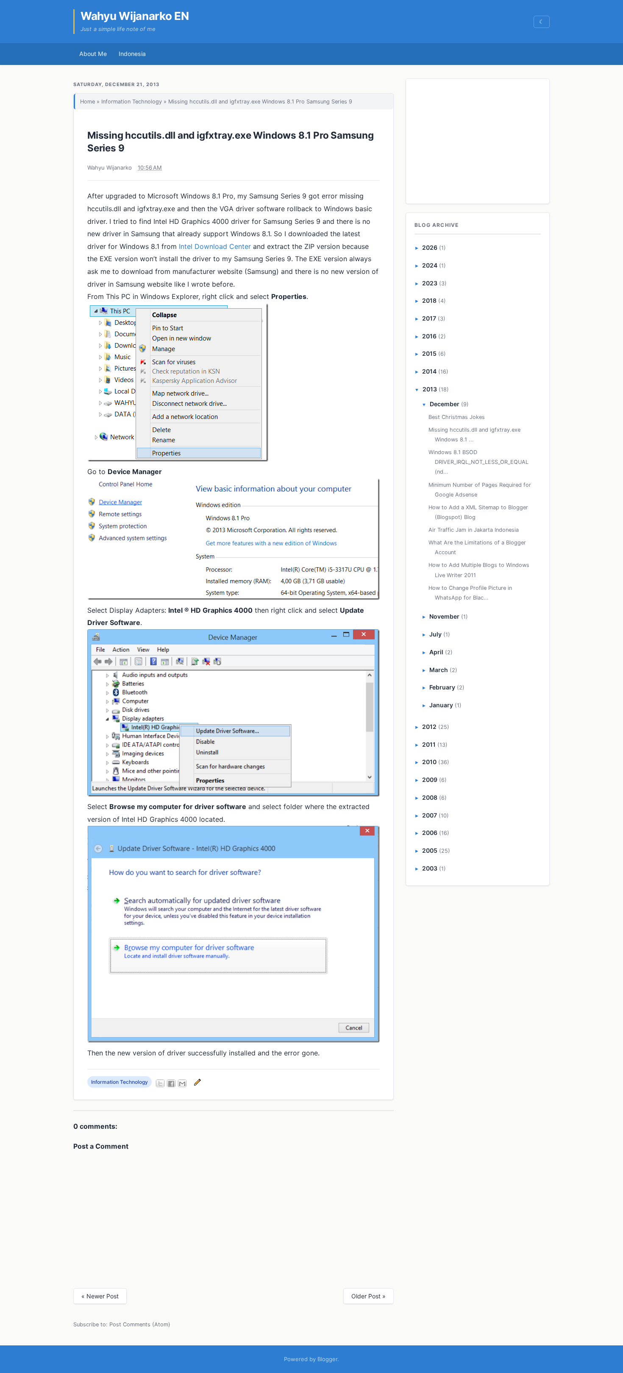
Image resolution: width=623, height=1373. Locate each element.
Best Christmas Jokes (456, 417)
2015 (429, 353)
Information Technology (131, 101)
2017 (429, 318)
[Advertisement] (478, 140)
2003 (429, 868)
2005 (429, 850)
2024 (429, 265)
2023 (429, 283)
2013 (430, 389)
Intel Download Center (215, 246)
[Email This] (182, 1083)
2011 (429, 744)
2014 (429, 371)
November (444, 616)
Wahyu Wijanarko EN (135, 15)
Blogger (327, 1359)
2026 (429, 247)
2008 (429, 797)
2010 (429, 761)
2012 (429, 726)
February (442, 687)
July (435, 634)
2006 (429, 832)
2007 (429, 815)
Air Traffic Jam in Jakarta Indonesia (473, 530)
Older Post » (368, 1296)
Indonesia (132, 53)
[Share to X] (160, 1083)
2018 (429, 300)
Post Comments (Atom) (139, 1324)
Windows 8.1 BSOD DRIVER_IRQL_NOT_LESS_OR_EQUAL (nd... (478, 462)
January (441, 705)
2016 (429, 336)
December (444, 403)
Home (87, 101)
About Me (93, 53)
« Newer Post (100, 1296)
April (436, 652)
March (438, 669)
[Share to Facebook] (171, 1083)
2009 (429, 779)
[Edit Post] (196, 1082)
